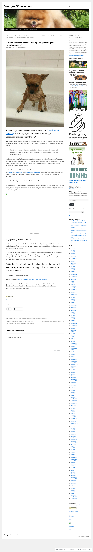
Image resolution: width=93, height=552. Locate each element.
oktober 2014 (73, 460)
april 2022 (73, 317)
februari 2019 (73, 376)
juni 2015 (73, 447)
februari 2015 (73, 454)
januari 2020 (73, 358)
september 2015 (74, 443)
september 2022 (74, 309)
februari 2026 (73, 256)
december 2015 (74, 438)
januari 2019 (73, 377)
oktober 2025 (73, 261)
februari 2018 (73, 395)
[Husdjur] (71, 516)
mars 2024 (73, 284)
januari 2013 (73, 495)
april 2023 (73, 299)
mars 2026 (73, 255)
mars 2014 (73, 472)
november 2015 (74, 439)
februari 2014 (73, 474)
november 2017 (74, 400)
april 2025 (73, 268)
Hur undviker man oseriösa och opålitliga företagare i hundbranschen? (30, 43)
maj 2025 (73, 266)
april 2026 (73, 253)
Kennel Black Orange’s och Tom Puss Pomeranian (32, 279)
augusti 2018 (73, 385)
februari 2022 (73, 320)
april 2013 (73, 490)
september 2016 (74, 423)
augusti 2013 (73, 483)
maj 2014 (73, 469)
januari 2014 (73, 475)
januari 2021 (73, 341)
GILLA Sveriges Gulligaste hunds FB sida (77, 181)
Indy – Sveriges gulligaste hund (27, 318)
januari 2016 (73, 436)
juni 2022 (73, 314)
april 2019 (73, 372)
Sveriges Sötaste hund (18, 6)
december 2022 (74, 304)
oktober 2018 (73, 382)
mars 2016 (73, 433)
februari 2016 (73, 434)
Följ (72, 204)
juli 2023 (72, 296)
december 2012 (74, 496)
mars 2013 (73, 491)
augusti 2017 (73, 405)
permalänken (43, 318)
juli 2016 (72, 426)
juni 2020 (73, 351)
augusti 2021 (73, 330)
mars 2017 (73, 413)
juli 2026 (72, 248)
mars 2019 (73, 374)
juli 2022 (72, 312)
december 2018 (74, 379)
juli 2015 (72, 446)
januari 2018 (73, 397)
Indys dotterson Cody (15, 29)
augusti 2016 (73, 425)
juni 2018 (73, 389)
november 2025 (74, 260)
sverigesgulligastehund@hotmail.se (76, 55)
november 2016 (74, 420)
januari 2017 (73, 416)
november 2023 (74, 291)
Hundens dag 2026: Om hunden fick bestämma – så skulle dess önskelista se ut (78, 230)
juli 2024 (72, 281)
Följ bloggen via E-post (76, 192)
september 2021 (74, 328)
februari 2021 (73, 340)
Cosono (71, 216)
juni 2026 (73, 250)
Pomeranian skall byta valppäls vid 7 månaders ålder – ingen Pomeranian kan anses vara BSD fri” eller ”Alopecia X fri (20, 37)
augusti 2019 (73, 366)
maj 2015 (73, 449)
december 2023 (74, 289)
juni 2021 (73, 333)
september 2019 (74, 364)
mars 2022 (73, 318)
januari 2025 (73, 273)
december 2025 (74, 258)
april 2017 (73, 411)
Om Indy (25, 29)
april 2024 (73, 282)
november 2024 (74, 276)
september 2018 (74, 384)
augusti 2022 (73, 310)
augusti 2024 (73, 279)
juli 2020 (72, 349)
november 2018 (74, 380)
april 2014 (73, 470)
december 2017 (74, 398)
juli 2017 (72, 407)
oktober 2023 (73, 292)
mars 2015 (73, 452)
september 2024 (74, 278)
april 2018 (73, 392)
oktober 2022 (73, 307)
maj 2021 (73, 335)
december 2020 (74, 343)
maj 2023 (73, 297)
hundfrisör (10, 172)
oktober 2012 (73, 500)
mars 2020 (73, 356)
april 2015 (73, 451)
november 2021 (74, 325)
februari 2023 (73, 302)
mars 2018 (73, 394)
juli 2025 (72, 265)
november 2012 (74, 498)
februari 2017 (73, 415)
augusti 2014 (73, 464)
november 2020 (74, 345)
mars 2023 (73, 300)
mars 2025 (73, 269)
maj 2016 (73, 429)
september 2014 (74, 462)
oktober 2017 (73, 402)
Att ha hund (71, 526)
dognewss (23, 47)
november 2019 (74, 361)
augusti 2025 (73, 263)
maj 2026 (73, 251)
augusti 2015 (73, 444)
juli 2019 (72, 367)
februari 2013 (73, 493)
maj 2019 (73, 371)
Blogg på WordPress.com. (83, 536)
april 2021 (73, 336)
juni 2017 (73, 408)
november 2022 (74, 305)
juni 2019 (73, 369)
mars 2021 (73, 338)
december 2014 (74, 457)
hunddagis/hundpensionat (32, 172)
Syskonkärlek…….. (35, 29)
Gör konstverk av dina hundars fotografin (53, 35)
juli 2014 (72, 465)
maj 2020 (73, 353)
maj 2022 (73, 315)
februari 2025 (73, 271)
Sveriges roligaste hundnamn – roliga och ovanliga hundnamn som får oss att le (79, 235)
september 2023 (74, 294)
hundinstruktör (18, 172)
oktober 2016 (73, 421)
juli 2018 (72, 387)
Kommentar (57, 350)
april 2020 (73, 354)
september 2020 (74, 348)
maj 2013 (73, 488)
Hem (7, 29)
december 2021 (74, 323)
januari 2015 (73, 456)
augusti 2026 (73, 247)
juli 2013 (72, 485)
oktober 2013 (73, 480)
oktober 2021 (73, 327)
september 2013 (74, 482)
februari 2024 (73, 286)
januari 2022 (73, 322)
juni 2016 (73, 428)
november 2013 (74, 478)
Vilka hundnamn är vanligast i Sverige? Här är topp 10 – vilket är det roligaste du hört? (79, 240)
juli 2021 (72, 331)
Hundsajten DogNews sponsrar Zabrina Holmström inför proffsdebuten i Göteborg (79, 225)
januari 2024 (73, 287)
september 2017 (74, 403)
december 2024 (74, 274)
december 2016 (74, 418)
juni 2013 (73, 487)
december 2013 (74, 477)
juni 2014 (73, 467)
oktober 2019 (73, 362)
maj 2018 (73, 390)
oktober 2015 (73, 441)
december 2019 (74, 359)
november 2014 (74, 459)
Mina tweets (71, 188)
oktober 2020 (73, 346)
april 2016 (73, 431)
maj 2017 (73, 410)
